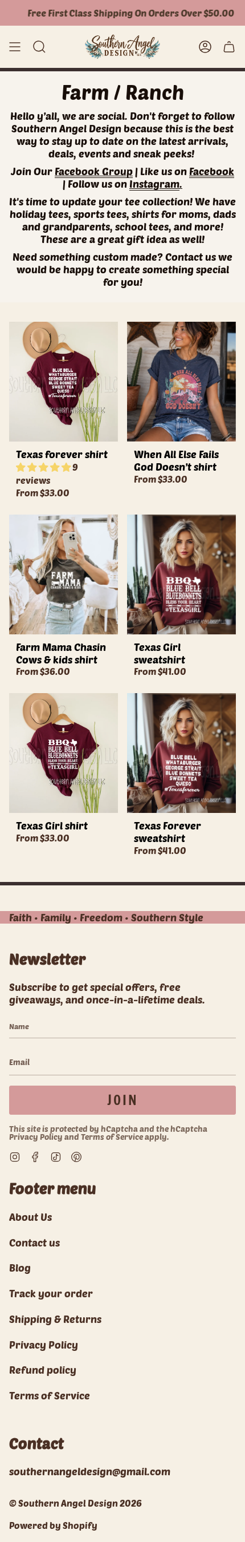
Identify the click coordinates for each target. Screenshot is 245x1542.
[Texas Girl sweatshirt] (181, 574)
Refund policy (42, 1369)
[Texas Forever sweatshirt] (181, 753)
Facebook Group (94, 171)
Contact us (34, 1242)
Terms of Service (112, 1137)
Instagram (154, 183)
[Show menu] (14, 47)
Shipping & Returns (55, 1319)
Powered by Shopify (53, 1525)
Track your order (51, 1293)
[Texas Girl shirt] (63, 753)
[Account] (205, 47)
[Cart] (229, 47)
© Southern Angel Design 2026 (75, 1503)
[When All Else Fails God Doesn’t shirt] (181, 382)
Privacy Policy (36, 1137)
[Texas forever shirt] (63, 382)
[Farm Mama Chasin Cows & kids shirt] (63, 574)
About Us (30, 1217)
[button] (39, 47)
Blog (20, 1267)
